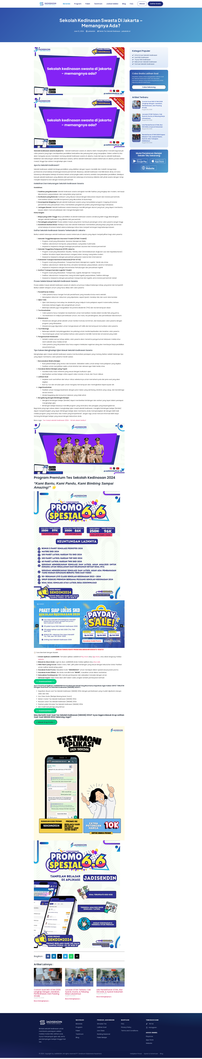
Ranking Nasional (103, 1034)
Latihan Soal (101, 1027)
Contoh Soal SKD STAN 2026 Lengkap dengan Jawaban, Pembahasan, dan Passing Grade (47, 992)
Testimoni (98, 4)
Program (77, 4)
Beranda (66, 4)
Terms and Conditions (129, 1031)
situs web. (96, 662)
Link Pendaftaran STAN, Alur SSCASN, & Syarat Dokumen (109, 990)
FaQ (131, 4)
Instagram (153, 1027)
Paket (87, 4)
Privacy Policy (126, 1027)
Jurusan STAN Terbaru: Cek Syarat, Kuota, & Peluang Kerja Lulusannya (78, 991)
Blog (124, 4)
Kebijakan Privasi (136, 1054)
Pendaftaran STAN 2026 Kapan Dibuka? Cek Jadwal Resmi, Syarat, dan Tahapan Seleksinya (153, 138)
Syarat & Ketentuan (151, 1054)
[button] (37, 625)
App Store (96, 657)
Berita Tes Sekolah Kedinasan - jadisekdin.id (114, 31)
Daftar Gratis (155, 4)
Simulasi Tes (101, 1024)
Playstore (149, 1036)
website (41, 659)
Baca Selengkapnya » (41, 1001)
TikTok (151, 1024)
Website (149, 1043)
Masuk (142, 4)
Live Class (100, 1031)
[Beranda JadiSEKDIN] (48, 4)
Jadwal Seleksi (112, 4)
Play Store (85, 657)
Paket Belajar (102, 1037)
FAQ (122, 1024)
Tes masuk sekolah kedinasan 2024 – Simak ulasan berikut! (64, 420)
